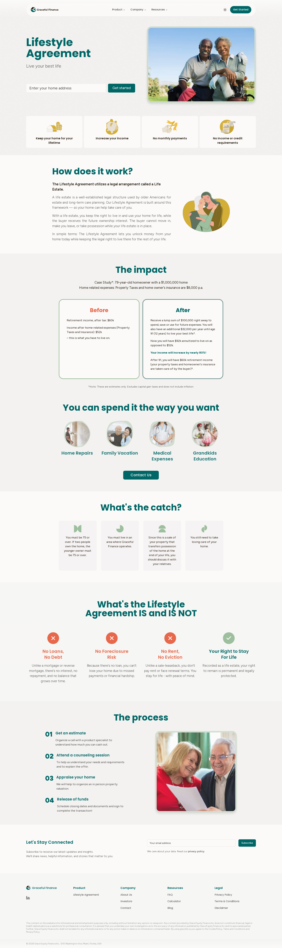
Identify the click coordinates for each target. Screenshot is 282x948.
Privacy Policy (223, 895)
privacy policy (196, 851)
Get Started (240, 9)
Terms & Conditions (227, 901)
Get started (121, 88)
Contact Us (141, 475)
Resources (158, 9)
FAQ (170, 895)
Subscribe (247, 842)
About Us (126, 895)
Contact (125, 908)
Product (117, 9)
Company (136, 9)
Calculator (174, 901)
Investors (126, 901)
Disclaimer (221, 908)
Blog (170, 908)
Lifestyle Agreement (86, 895)
